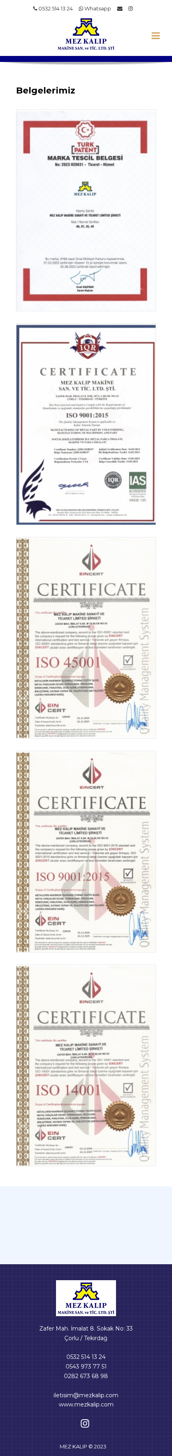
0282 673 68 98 (86, 1376)
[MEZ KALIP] (86, 1297)
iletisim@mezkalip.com (86, 1395)
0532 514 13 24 (55, 8)
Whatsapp (97, 8)
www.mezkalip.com (86, 1404)
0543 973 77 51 (86, 1366)
